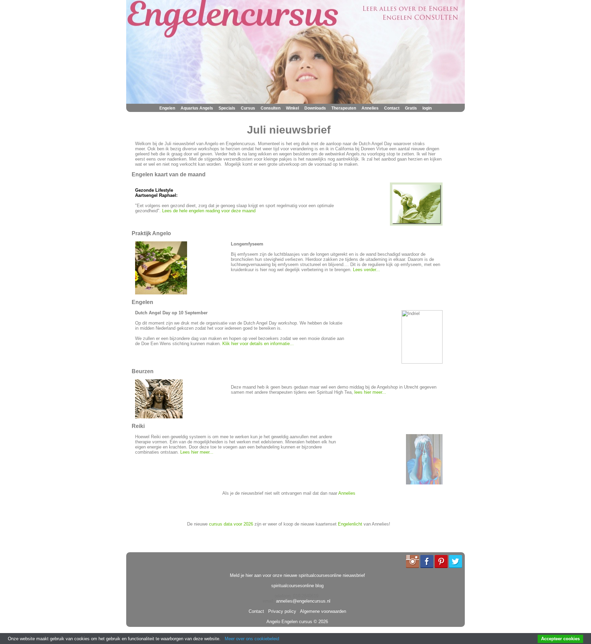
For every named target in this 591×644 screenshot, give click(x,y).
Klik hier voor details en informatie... (258, 343)
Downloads (315, 108)
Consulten (270, 108)
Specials (227, 108)
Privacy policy (280, 611)
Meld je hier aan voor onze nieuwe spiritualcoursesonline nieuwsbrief (297, 575)
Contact (391, 108)
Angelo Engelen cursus (289, 621)
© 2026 (320, 621)
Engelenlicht (350, 524)
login (427, 108)
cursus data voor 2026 (231, 524)
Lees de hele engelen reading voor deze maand (208, 210)
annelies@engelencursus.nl (303, 601)
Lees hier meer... (196, 452)
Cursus (248, 108)
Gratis (411, 108)
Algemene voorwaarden (322, 611)
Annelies (370, 108)
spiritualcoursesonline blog (297, 585)
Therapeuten (343, 108)
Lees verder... (366, 269)
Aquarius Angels (197, 108)
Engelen (167, 108)
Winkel (292, 108)
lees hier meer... (370, 392)
